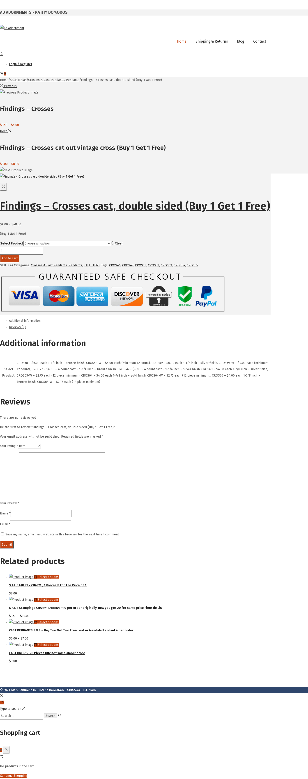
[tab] (140, 321)
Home (4, 80)
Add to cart (10, 258)
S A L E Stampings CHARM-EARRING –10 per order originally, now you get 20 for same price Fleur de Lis (85, 608)
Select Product (11, 243)
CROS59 (153, 265)
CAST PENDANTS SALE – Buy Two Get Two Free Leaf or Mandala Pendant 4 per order (71, 630)
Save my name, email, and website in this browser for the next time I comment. (62, 534)
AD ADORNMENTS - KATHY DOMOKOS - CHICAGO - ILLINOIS (53, 690)
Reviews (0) (17, 327)
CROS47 (127, 265)
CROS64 (179, 265)
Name (5, 513)
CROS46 (115, 265)
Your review (9, 503)
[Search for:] (22, 716)
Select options (48, 577)
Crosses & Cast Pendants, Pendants (53, 80)
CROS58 (140, 265)
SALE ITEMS (18, 80)
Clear (119, 243)
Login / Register (20, 64)
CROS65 (192, 265)
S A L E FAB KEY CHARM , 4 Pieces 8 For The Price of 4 (48, 585)
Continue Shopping (13, 776)
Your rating (9, 446)
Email (5, 524)
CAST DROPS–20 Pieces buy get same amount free (47, 653)
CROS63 (166, 265)
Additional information (25, 321)
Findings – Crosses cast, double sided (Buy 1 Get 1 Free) (135, 205)
